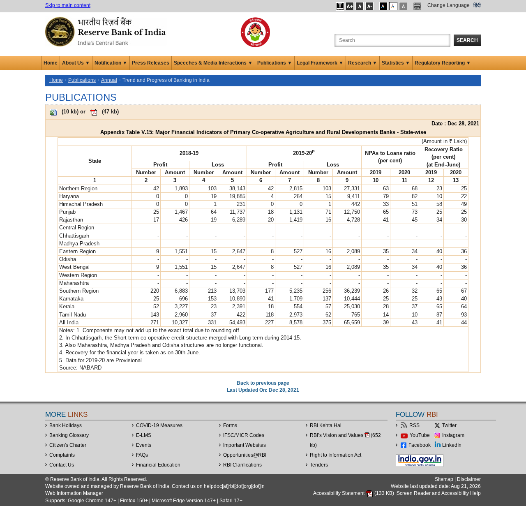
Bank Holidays (65, 425)
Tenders (319, 465)
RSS (414, 425)
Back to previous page (263, 383)
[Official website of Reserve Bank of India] (106, 31)
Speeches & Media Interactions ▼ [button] (213, 63)
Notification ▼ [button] (111, 63)
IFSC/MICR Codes (243, 435)
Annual (109, 80)
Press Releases (150, 63)
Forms (230, 425)
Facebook (419, 445)
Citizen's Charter (67, 445)
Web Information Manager (74, 493)
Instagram (453, 435)
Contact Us (61, 465)
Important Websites (244, 445)
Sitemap (444, 479)
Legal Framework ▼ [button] (320, 63)
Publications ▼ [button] (274, 63)
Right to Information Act (335, 455)
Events (143, 445)
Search (467, 40)
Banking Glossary (69, 435)
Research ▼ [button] (362, 63)
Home (51, 63)
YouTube (420, 435)
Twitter (449, 425)
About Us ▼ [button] (76, 63)
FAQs (142, 455)
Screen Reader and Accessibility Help (439, 493)
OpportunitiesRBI (244, 455)
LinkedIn (451, 445)
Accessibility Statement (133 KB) (354, 493)
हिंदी (477, 5)
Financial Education (158, 465)
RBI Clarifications (242, 465)
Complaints (62, 455)
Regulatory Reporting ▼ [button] (443, 63)
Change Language (448, 5)
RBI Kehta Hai (325, 425)
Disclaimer (469, 479)
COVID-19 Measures (159, 425)
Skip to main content (67, 5)
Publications (82, 80)
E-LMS (143, 435)
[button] (340, 6)
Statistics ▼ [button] (396, 63)
